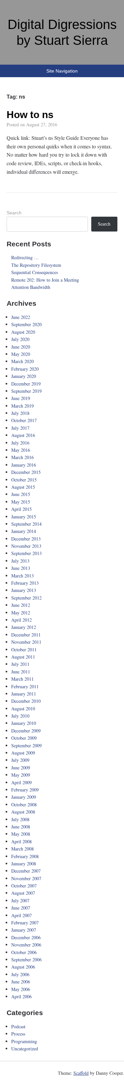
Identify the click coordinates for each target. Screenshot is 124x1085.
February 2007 (25, 922)
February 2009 (25, 790)
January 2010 (23, 723)
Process (18, 1034)
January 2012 (23, 627)
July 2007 (20, 900)
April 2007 (21, 915)
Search (14, 212)
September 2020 (26, 324)
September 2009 (26, 745)
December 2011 (26, 635)
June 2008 (20, 826)
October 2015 (24, 480)
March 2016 (22, 457)
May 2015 (20, 502)
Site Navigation (62, 71)
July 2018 (20, 413)
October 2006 (24, 952)
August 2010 (23, 708)
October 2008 (24, 804)
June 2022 (20, 317)
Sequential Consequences (34, 272)
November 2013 (26, 546)
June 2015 (20, 494)
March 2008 (22, 849)
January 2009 (23, 797)
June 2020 (20, 347)
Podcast (18, 1026)
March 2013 (22, 576)
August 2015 (23, 487)
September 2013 (26, 553)
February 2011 (25, 686)
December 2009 (26, 731)
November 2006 (26, 945)
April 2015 (21, 509)
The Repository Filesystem (36, 265)
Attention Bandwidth (30, 287)
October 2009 (24, 738)
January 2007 (23, 930)
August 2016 (23, 435)
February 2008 (25, 856)
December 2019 (26, 384)
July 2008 (20, 819)
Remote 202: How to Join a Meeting (45, 280)
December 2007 (26, 871)
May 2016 (20, 450)
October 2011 (24, 649)
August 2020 (23, 332)
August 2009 (23, 753)
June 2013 (20, 568)
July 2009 (20, 760)
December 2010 (26, 701)
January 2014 (23, 531)
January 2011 (23, 694)
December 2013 (26, 539)
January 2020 (23, 376)
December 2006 (26, 937)
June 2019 (20, 398)
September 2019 (26, 391)
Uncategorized (24, 1048)
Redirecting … (25, 257)
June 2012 (20, 605)
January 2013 (23, 590)
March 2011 (22, 679)
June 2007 (20, 908)
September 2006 (26, 959)
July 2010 (20, 716)
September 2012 (26, 598)
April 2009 (21, 782)
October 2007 (24, 886)
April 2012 (21, 620)
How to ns (30, 114)
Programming (24, 1041)
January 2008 (23, 863)
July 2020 (20, 339)
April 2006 (21, 996)
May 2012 (20, 612)
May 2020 (20, 354)
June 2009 (20, 767)
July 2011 (20, 664)
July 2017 (20, 428)
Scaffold (81, 1073)
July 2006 (20, 974)
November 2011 (26, 642)
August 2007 (23, 893)
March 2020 (22, 361)
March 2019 (22, 406)
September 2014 (26, 524)
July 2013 (20, 561)
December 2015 (26, 472)
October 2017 (24, 420)
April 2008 (21, 841)
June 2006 (20, 981)
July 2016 (20, 443)
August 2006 (23, 967)
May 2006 (20, 989)
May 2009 (20, 775)
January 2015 (23, 516)
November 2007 (26, 878)
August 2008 (23, 812)
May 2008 (20, 834)
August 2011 (23, 657)
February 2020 (25, 369)
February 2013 (25, 583)
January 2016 (23, 465)
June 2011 (20, 671)
